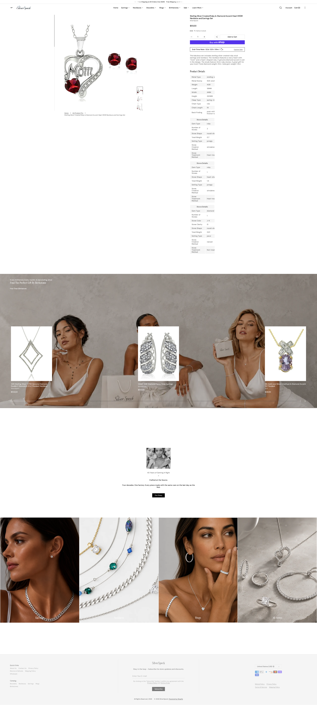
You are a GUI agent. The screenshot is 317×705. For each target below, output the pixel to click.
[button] (280, 8)
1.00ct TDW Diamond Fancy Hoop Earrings (155, 384)
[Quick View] (50, 379)
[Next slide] (305, 401)
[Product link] (31, 359)
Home (66, 113)
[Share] (217, 37)
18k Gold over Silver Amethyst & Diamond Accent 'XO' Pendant (285, 385)
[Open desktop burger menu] (12, 8)
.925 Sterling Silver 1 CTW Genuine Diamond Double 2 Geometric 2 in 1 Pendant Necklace (29, 385)
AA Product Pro (77, 113)
